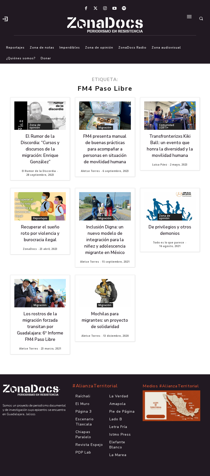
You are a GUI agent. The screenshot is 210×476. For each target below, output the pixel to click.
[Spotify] (124, 8)
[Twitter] (95, 8)
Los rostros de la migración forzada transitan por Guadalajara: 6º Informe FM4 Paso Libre (40, 326)
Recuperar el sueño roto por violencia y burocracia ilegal (40, 233)
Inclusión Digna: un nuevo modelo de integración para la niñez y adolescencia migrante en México (104, 240)
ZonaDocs (30, 249)
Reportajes (40, 218)
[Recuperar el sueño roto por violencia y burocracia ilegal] (40, 206)
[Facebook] (85, 8)
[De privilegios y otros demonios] (170, 206)
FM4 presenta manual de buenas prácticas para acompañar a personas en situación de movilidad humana (105, 149)
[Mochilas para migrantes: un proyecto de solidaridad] (105, 293)
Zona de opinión (34, 126)
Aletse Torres (90, 171)
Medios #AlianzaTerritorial (171, 386)
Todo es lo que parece (168, 242)
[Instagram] (104, 8)
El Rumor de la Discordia (39, 171)
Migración (104, 127)
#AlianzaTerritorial (95, 386)
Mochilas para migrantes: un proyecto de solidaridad (105, 320)
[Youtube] (114, 8)
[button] (201, 18)
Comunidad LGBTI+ (166, 126)
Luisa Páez (159, 164)
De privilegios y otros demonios (170, 230)
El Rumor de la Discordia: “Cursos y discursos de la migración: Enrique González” (40, 149)
